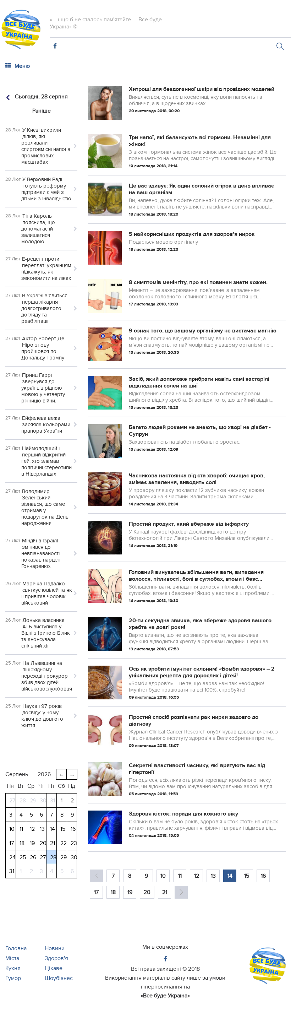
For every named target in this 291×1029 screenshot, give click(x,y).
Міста (12, 958)
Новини (55, 948)
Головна (16, 948)
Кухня (13, 968)
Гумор (13, 978)
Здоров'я (56, 958)
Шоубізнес (59, 978)
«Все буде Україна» (165, 995)
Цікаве (53, 968)
